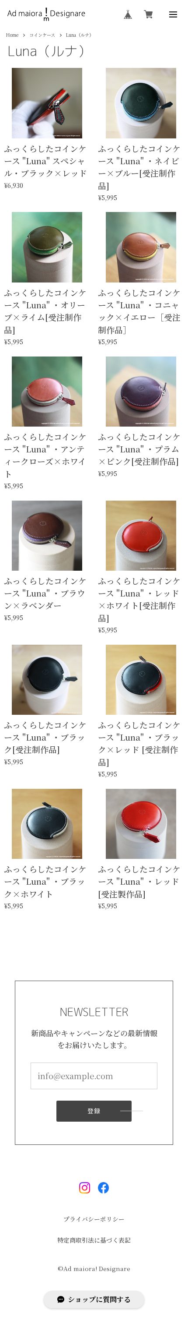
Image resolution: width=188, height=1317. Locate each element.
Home (12, 35)
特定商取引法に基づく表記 (94, 1240)
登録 (94, 1110)
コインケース (42, 35)
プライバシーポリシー (94, 1219)
